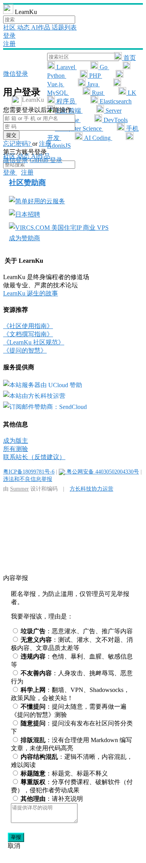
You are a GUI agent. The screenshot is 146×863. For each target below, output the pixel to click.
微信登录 (15, 73)
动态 (24, 27)
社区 (10, 27)
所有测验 (15, 448)
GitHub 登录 (46, 160)
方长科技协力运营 (91, 489)
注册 (9, 43)
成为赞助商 (24, 238)
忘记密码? (17, 143)
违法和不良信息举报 (27, 479)
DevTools (115, 120)
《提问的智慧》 (25, 350)
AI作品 (41, 27)
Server (112, 110)
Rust (97, 92)
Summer (19, 489)
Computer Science (79, 128)
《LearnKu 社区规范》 (33, 342)
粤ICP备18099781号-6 (29, 471)
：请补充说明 (52, 798)
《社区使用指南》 (28, 326)
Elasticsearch (115, 101)
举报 (16, 837)
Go (103, 67)
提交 (11, 135)
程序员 (66, 101)
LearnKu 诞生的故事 (30, 293)
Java (93, 84)
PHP (95, 75)
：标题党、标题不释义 (64, 773)
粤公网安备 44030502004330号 (102, 471)
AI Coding (97, 138)
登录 (9, 35)
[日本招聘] (24, 214)
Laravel (66, 67)
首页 (129, 57)
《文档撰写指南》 (28, 334)
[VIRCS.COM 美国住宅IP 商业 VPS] (59, 227)
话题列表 (64, 27)
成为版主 (15, 440)
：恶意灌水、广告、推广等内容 (77, 631)
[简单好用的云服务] (37, 201)
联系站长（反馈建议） (34, 457)
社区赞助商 (27, 182)
